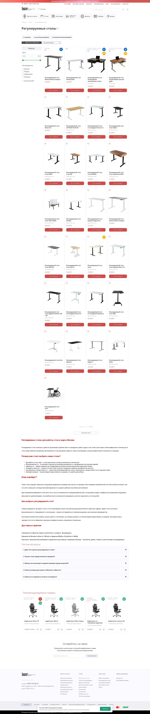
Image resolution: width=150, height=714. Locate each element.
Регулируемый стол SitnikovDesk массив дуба (116, 79)
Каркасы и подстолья (84, 682)
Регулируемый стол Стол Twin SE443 (52, 220)
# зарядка (89, 49)
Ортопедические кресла (66, 680)
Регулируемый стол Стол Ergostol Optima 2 (96, 313)
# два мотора (95, 49)
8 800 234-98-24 (30, 3)
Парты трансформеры (84, 696)
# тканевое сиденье (91, 599)
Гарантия (89, 4)
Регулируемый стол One (53, 360)
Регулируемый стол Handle (73, 220)
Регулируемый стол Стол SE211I (73, 266)
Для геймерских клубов (122, 680)
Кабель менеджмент (104, 678)
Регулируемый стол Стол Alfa (116, 313)
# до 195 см (26, 599)
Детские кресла (64, 691)
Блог (107, 4)
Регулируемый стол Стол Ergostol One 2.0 (73, 313)
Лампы (100, 687)
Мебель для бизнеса (73, 16)
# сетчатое (26, 597)
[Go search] (94, 10)
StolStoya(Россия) (113, 130)
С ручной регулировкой (41, 37)
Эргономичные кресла (66, 678)
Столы (46, 16)
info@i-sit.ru (28, 688)
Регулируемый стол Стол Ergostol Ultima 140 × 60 (53, 313)
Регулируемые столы (84, 678)
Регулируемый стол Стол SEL (73, 173)
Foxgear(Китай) (70, 130)
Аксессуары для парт (104, 685)
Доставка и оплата (78, 4)
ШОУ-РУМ (26, 704)
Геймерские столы (83, 694)
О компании (45, 704)
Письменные (82, 689)
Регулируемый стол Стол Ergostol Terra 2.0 (117, 266)
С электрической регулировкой (61, 37)
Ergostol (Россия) (92, 130)
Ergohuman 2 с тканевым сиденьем (95, 622)
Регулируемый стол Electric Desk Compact (116, 220)
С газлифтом (27, 37)
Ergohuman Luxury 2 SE (116, 621)
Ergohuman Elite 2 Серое (75, 621)
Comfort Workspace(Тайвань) (31, 623)
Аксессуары (59, 16)
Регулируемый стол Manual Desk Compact (52, 78)
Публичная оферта (102, 704)
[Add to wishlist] (45, 50)
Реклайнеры (63, 694)
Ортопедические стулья (66, 689)
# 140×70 (99, 48)
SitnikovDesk (91, 83)
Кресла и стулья (32, 16)
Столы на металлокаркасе (85, 680)
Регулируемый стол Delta (116, 361)
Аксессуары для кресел (104, 682)
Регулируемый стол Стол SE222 (116, 127)
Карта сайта (36, 704)
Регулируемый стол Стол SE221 (52, 173)
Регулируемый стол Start (95, 266)
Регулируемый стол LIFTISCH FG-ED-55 (73, 127)
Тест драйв (67, 4)
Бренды (112, 16)
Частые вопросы (115, 4)
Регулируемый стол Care (52, 408)
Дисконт (87, 16)
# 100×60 (89, 48)
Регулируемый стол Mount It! (52, 127)
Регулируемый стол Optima (73, 361)
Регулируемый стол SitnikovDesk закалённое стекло (95, 79)
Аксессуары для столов (104, 680)
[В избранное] (37, 629)
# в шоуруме (47, 48)
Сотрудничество (99, 4)
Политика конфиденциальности (77, 704)
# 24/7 (31, 599)
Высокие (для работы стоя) (86, 685)
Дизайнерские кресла (66, 687)
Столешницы (82, 691)
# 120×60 (94, 48)
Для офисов (119, 678)
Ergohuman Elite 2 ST (31, 621)
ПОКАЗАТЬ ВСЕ (85, 432)
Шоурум (100, 16)
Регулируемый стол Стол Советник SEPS (116, 173)
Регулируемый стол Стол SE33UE (95, 173)
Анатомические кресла (66, 682)
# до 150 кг (32, 597)
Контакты (125, 4)
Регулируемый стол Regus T (95, 361)
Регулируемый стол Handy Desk (73, 78)
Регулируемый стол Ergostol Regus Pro (95, 220)
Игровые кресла (64, 685)
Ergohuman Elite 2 (51, 621)
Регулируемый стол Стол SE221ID (52, 266)
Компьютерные (83, 687)
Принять (105, 709)
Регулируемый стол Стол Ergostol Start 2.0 (95, 127)
